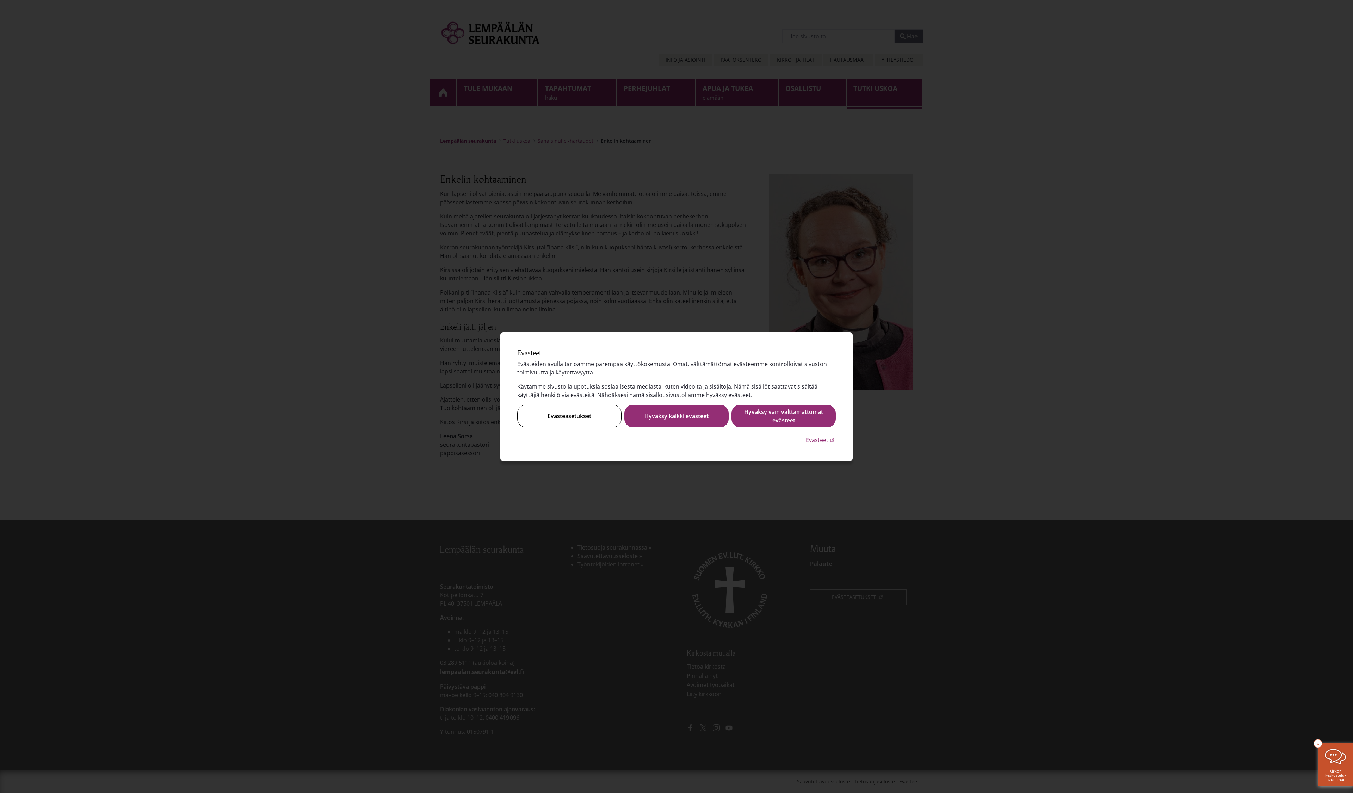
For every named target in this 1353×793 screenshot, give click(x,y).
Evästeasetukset (569, 416)
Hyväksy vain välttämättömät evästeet (783, 416)
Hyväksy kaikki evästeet (676, 416)
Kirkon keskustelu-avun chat (1335, 775)
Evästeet (821, 440)
